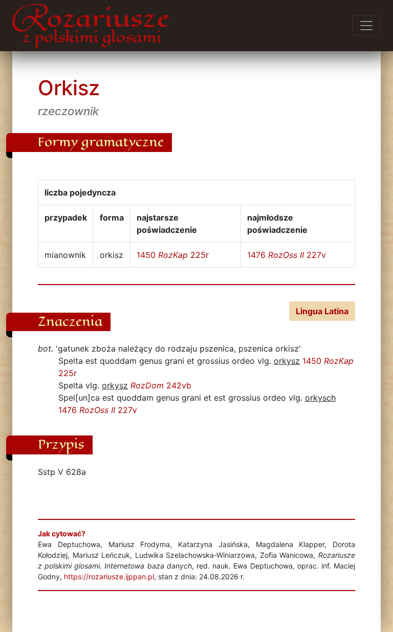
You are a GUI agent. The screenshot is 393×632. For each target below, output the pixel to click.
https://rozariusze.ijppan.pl (109, 576)
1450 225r (173, 255)
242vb (160, 385)
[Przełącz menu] (366, 25)
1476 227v (286, 255)
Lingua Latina (322, 311)
